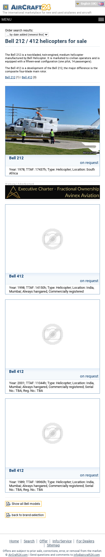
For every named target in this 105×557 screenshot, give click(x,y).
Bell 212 (10, 77)
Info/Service (62, 541)
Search (29, 541)
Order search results (18, 30)
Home (14, 541)
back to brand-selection (28, 515)
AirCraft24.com (18, 554)
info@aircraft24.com (87, 554)
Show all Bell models (26, 504)
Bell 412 (27, 77)
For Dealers (85, 541)
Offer (44, 541)
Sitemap (53, 545)
